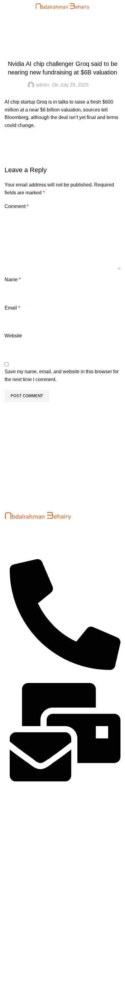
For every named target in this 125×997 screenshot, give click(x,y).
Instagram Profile (23, 965)
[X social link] (26, 147)
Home (11, 31)
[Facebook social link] (11, 147)
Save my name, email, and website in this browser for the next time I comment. (62, 375)
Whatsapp (15, 987)
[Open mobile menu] (11, 6)
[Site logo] (62, 5)
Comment (17, 206)
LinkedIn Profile (21, 976)
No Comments (52, 836)
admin (42, 84)
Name (13, 279)
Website (13, 335)
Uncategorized (40, 31)
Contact (13, 927)
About (11, 916)
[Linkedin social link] (56, 147)
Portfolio (13, 905)
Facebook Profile (23, 953)
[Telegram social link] (71, 147)
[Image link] (38, 514)
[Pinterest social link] (41, 147)
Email (12, 307)
